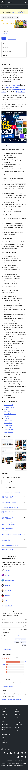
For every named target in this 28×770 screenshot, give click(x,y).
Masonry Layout (8, 405)
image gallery (23, 639)
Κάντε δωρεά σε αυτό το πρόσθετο (11, 699)
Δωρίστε (17, 727)
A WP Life (7, 34)
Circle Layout (7, 409)
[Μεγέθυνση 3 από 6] (11, 458)
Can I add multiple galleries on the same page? (8, 497)
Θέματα (17, 711)
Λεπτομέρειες (7, 44)
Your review (4, 675)
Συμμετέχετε (18, 722)
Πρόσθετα (17, 714)
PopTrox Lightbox (9, 427)
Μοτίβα (17, 717)
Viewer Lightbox (8, 429)
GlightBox (6, 416)
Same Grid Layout (9, 407)
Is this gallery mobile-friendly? (9, 507)
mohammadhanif (9, 580)
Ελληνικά (7, 749)
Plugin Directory (5, 6)
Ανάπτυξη (5, 55)
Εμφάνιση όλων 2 (22, 635)
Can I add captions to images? (9, 545)
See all (25, 675)
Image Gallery (16, 85)
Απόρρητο (4, 717)
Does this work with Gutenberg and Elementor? (8, 523)
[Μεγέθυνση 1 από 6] (11, 440)
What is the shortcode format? (10, 502)
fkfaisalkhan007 (9, 590)
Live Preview (12, 38)
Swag (17, 730)
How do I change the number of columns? (7, 550)
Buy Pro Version (20, 92)
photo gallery (23, 642)
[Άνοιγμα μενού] (25, 2)
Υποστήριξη (6, 59)
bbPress (3, 740)
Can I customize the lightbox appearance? (7, 512)
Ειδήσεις (3, 711)
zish (6, 600)
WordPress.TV (5, 730)
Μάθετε (3, 722)
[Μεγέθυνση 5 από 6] (24, 453)
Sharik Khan (8, 595)
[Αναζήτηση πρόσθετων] (17, 17)
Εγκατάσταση (7, 51)
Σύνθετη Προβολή (6, 649)
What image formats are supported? (11, 534)
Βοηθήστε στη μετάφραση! (18, 12)
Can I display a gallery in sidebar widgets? (7, 529)
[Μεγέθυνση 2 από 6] (11, 449)
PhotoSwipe (7, 418)
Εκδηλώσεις (18, 724)
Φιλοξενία (4, 714)
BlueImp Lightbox (8, 425)
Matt (2, 737)
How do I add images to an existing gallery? (7, 517)
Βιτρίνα (17, 709)
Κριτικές (5, 47)
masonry (17, 642)
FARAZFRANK (8, 606)
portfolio (24, 645)
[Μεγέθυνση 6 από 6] (24, 464)
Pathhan (7, 575)
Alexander (7, 585)
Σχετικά (3, 709)
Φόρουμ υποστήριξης (7, 686)
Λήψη (3, 38)
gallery (17, 639)
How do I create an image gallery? (10, 492)
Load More (7, 411)
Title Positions (8, 423)
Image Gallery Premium (12, 87)
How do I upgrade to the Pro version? (6, 539)
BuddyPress (4, 742)
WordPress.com (5, 734)
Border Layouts (8, 420)
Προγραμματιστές (6, 727)
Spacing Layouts (8, 432)
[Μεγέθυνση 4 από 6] (24, 440)
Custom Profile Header (10, 414)
